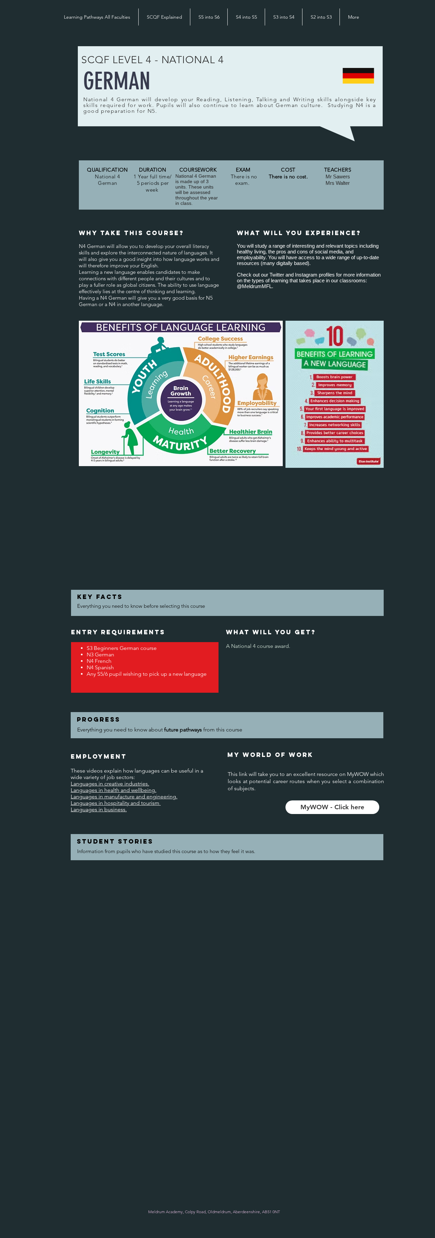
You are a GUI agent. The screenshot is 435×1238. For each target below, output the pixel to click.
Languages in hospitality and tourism (116, 803)
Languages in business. (99, 809)
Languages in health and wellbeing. (113, 790)
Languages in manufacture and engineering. (124, 796)
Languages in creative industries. (110, 783)
